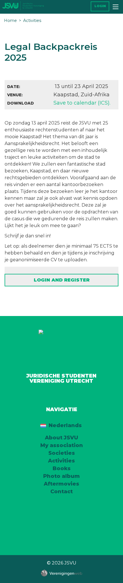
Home (10, 20)
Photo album (61, 476)
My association (61, 445)
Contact (61, 491)
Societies (61, 453)
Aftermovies (61, 484)
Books (62, 468)
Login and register (62, 280)
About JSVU (61, 438)
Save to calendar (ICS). (81, 103)
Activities (32, 20)
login (100, 6)
